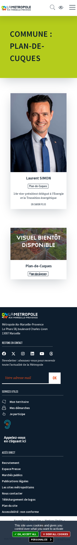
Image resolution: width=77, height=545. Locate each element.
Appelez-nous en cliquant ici (15, 439)
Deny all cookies (56, 534)
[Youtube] (42, 354)
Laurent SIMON (38, 178)
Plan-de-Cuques (38, 266)
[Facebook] (4, 354)
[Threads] (51, 354)
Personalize (39, 539)
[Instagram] (23, 354)
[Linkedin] (32, 354)
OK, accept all (26, 534)
